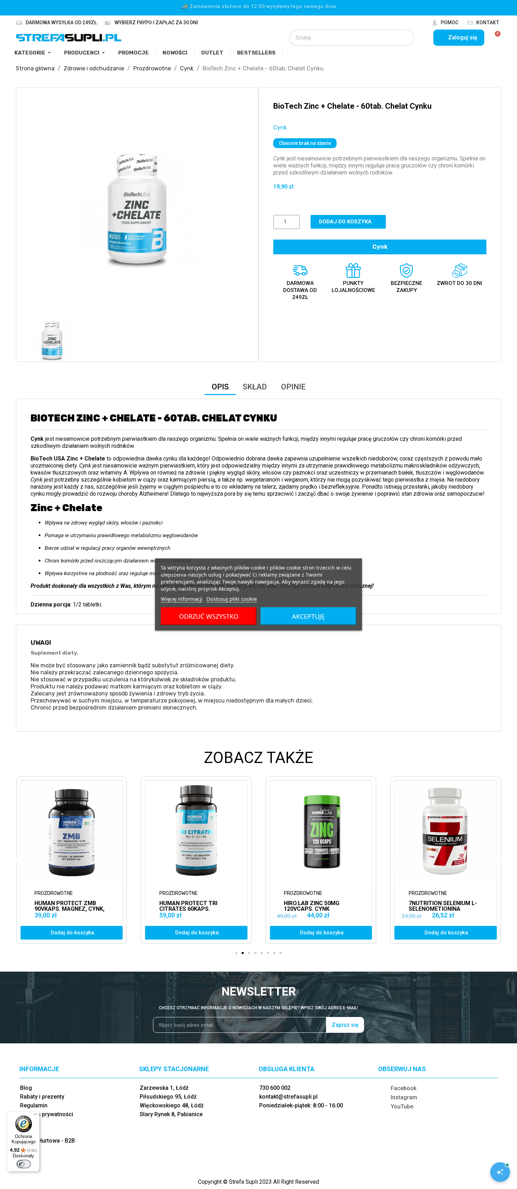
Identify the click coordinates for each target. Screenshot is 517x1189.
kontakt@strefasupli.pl (288, 1096)
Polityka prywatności (46, 1114)
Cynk (280, 127)
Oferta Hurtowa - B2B (47, 1140)
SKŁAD (255, 386)
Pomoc (449, 22)
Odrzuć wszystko (208, 616)
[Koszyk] (494, 37)
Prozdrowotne (53, 893)
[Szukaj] (404, 37)
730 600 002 (275, 1088)
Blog (26, 1088)
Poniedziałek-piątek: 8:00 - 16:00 (301, 1105)
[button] (37, 208)
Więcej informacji (182, 598)
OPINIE (293, 386)
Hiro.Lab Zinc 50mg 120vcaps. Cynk (187, 906)
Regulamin (33, 1105)
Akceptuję (308, 616)
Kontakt (487, 22)
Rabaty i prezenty (42, 1096)
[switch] (24, 1164)
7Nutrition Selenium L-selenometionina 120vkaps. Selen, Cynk (318, 909)
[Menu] (35, 1116)
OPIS (220, 386)
